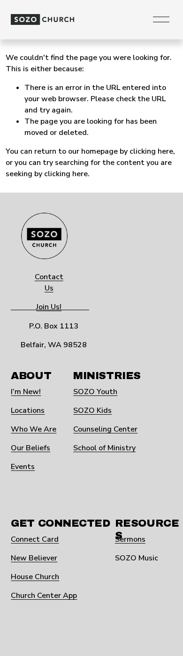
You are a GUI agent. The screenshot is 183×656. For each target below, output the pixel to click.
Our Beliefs (30, 448)
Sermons (130, 539)
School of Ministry (104, 448)
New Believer (34, 558)
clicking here (151, 151)
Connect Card (35, 539)
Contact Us (49, 282)
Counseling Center (105, 429)
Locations (28, 410)
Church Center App (44, 595)
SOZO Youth (95, 392)
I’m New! (26, 392)
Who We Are (33, 429)
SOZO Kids (92, 410)
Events (23, 467)
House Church (35, 577)
